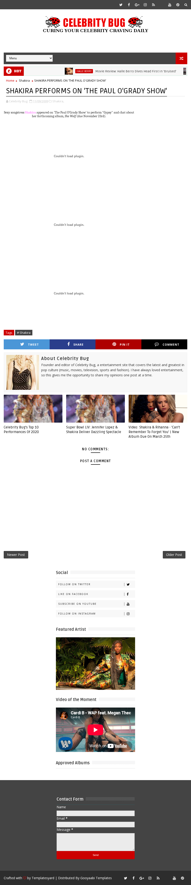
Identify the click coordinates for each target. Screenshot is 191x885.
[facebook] (129, 4)
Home (10, 80)
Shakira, (58, 101)
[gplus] (137, 4)
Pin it (125, 345)
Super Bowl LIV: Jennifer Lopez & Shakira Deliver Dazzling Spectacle (93, 429)
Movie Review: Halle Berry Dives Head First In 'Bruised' (125, 71)
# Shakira (24, 333)
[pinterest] (177, 4)
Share (78, 345)
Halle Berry (73, 71)
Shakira (24, 80)
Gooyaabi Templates (96, 878)
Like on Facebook (73, 594)
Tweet (33, 345)
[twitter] (120, 4)
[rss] (153, 4)
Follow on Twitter (74, 584)
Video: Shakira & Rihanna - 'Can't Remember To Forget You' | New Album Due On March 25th (154, 432)
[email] (161, 4)
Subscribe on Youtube (77, 603)
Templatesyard (43, 878)
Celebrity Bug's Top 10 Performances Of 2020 (21, 429)
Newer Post (16, 554)
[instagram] (145, 4)
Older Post (174, 554)
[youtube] (169, 4)
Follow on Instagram (77, 613)
